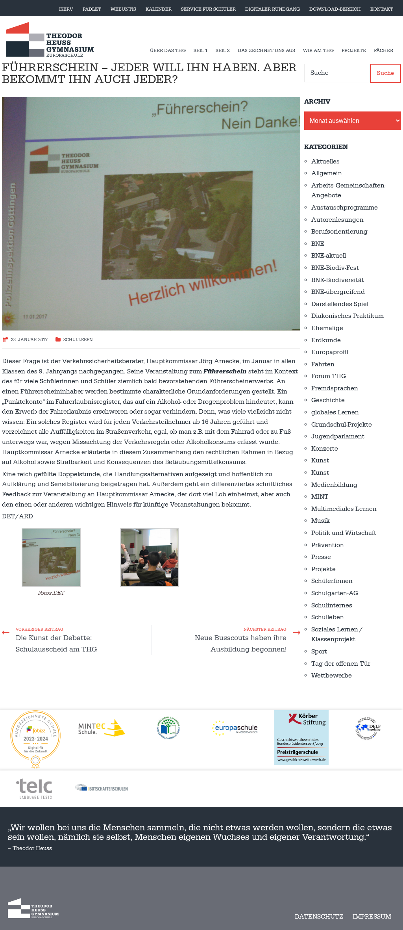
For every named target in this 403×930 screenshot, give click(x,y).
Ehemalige (327, 328)
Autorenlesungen (337, 220)
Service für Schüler (208, 9)
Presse (321, 557)
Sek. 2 (223, 51)
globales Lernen (335, 412)
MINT (320, 497)
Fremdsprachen (334, 388)
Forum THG (328, 376)
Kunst (320, 460)
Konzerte (324, 449)
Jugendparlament (337, 436)
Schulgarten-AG (334, 593)
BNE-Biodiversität (337, 280)
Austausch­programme (344, 208)
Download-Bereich (335, 9)
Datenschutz (319, 917)
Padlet (92, 9)
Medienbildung (334, 485)
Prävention (327, 545)
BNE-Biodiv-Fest (335, 268)
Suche (385, 73)
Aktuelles (325, 161)
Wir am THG (318, 51)
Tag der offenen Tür (340, 664)
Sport (319, 651)
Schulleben (78, 340)
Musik (320, 521)
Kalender (159, 9)
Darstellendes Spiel (339, 304)
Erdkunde (326, 340)
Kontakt (381, 9)
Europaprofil (329, 352)
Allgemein (326, 173)
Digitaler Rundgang (272, 9)
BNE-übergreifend (338, 292)
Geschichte (328, 400)
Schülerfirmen (332, 581)
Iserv (66, 9)
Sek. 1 (201, 51)
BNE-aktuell (328, 256)
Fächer (383, 51)
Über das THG (168, 51)
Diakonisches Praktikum (347, 316)
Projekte (354, 51)
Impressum (372, 917)
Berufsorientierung (339, 232)
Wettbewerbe (331, 675)
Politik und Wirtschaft (343, 533)
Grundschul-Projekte (341, 425)
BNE (317, 244)
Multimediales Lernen (344, 509)
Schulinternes (331, 605)
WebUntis (123, 9)
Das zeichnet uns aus (266, 51)
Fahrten (323, 364)
